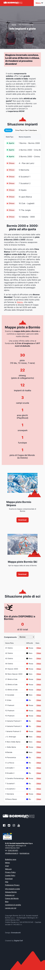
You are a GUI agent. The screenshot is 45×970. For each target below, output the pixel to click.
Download (9, 879)
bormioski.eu (24, 853)
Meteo (7, 863)
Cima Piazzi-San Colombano (26, 130)
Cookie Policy (10, 875)
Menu (38, 3)
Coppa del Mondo (12, 898)
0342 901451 (13, 850)
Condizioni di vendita (13, 905)
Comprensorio (10, 637)
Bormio (8, 130)
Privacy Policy (10, 872)
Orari (7, 866)
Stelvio (20, 302)
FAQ (6, 882)
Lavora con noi (10, 908)
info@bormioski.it (11, 853)
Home (14, 24)
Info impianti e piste (12, 889)
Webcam (8, 869)
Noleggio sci (9, 895)
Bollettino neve (10, 859)
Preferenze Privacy (12, 885)
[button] (22, 519)
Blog (6, 902)
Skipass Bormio (11, 892)
